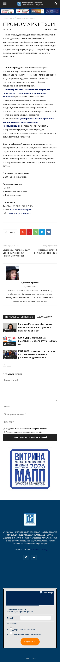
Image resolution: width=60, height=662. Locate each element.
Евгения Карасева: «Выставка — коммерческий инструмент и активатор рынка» (36, 327)
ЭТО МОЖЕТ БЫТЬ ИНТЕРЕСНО (18, 317)
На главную (7, 18)
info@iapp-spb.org (39, 549)
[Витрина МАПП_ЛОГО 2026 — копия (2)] (30, 469)
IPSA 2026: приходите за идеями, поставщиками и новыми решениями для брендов (37, 354)
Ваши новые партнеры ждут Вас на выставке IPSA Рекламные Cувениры (16, 253)
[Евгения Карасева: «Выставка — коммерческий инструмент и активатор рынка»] (10, 327)
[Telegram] (26, 557)
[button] (56, 4)
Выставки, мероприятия (25, 18)
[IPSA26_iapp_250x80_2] (22, 11)
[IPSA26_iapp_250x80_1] (7, 11)
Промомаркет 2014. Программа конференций (45, 251)
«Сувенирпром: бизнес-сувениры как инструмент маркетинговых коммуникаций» (28, 122)
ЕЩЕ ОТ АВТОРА (44, 317)
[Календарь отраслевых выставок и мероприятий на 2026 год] (10, 341)
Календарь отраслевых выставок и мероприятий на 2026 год (37, 341)
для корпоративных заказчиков (26, 634)
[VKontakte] (34, 557)
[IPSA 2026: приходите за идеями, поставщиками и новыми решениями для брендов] (10, 354)
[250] (37, 11)
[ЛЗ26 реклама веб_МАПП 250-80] (52, 11)
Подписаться (30, 641)
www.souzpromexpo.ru (20, 213)
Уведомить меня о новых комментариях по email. (26, 429)
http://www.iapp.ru (30, 286)
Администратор (30, 282)
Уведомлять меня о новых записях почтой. (24, 432)
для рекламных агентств (23, 629)
